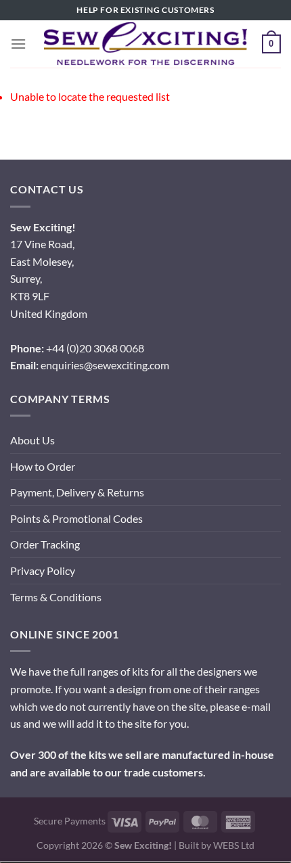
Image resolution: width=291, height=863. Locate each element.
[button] (18, 43)
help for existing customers (145, 10)
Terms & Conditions (56, 596)
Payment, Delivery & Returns (77, 492)
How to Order (42, 466)
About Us (32, 440)
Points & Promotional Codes (76, 518)
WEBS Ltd (233, 845)
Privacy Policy (42, 570)
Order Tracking (45, 544)
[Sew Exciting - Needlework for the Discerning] (145, 44)
